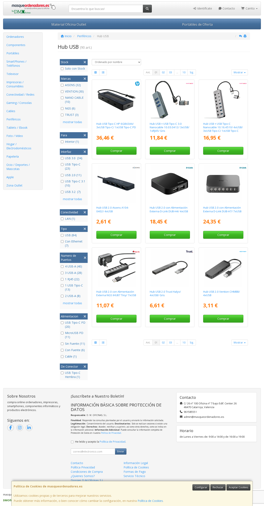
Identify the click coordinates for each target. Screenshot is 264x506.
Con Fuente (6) (75, 350)
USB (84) (71, 235)
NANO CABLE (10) (74, 100)
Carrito (250, 8)
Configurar (201, 487)
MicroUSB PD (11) (74, 335)
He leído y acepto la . (100, 441)
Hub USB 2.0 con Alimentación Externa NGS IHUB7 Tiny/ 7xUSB (116, 293)
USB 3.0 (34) (73, 158)
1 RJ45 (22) (72, 279)
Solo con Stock (75, 68)
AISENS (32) (73, 85)
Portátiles (12, 53)
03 (170, 72)
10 (184, 72)
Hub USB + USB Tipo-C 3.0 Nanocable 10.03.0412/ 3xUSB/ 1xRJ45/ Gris (169, 127)
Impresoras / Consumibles (15, 84)
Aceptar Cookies (238, 487)
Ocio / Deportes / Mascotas (18, 167)
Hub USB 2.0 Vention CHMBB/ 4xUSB (221, 293)
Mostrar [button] (239, 72)
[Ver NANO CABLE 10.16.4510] (223, 100)
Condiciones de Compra (87, 472)
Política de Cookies (150, 501)
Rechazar (218, 487)
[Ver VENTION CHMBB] (223, 268)
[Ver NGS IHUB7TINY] (116, 268)
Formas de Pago (135, 472)
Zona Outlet (14, 185)
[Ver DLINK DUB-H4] (170, 184)
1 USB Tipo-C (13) (74, 287)
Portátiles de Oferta (197, 24)
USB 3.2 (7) (73, 192)
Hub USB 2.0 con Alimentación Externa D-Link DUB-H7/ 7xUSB (222, 209)
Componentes (15, 45)
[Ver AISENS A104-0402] (116, 184)
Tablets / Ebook (16, 127)
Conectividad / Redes (20, 94)
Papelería (12, 156)
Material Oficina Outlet (68, 24)
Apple (10, 177)
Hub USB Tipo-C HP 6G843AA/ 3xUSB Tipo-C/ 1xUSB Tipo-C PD (116, 125)
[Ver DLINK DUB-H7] (223, 184)
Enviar (120, 451)
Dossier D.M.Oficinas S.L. (87, 480)
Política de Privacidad (111, 432)
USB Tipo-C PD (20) (75, 325)
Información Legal (136, 463)
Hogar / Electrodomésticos (18, 146)
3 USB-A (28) (73, 273)
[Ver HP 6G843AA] (116, 100)
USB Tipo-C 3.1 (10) (75, 183)
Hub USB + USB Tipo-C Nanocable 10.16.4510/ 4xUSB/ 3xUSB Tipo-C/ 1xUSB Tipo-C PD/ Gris (223, 129)
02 (163, 72)
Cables (10, 111)
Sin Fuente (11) (75, 344)
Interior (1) (72, 142)
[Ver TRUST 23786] (170, 268)
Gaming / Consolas (19, 103)
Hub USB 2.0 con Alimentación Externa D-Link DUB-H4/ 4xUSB (169, 209)
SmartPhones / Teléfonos (16, 63)
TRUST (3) (72, 115)
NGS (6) (70, 108)
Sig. (192, 72)
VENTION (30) (74, 91)
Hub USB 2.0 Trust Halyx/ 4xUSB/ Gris (165, 293)
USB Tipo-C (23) (73, 166)
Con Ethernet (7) (73, 243)
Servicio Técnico (134, 476)
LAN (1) (70, 219)
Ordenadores (15, 37)
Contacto (228, 8)
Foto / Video (14, 136)
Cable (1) (71, 356)
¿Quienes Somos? (83, 476)
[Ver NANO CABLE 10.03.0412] (170, 100)
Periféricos (13, 119)
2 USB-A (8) (72, 296)
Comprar (116, 151)
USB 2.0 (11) (73, 175)
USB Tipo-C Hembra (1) (72, 375)
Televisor (12, 74)
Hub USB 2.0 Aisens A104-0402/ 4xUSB (112, 209)
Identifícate (204, 8)
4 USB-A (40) (73, 266)
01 (156, 72)
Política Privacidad (83, 467)
